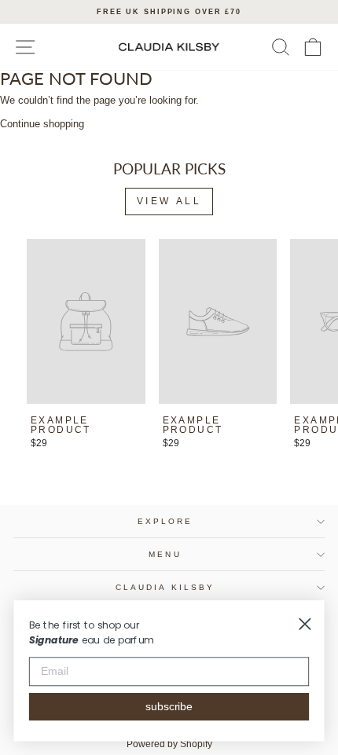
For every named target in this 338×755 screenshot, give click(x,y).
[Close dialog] (305, 624)
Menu (165, 554)
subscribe (169, 707)
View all (169, 201)
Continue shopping (42, 124)
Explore (165, 521)
